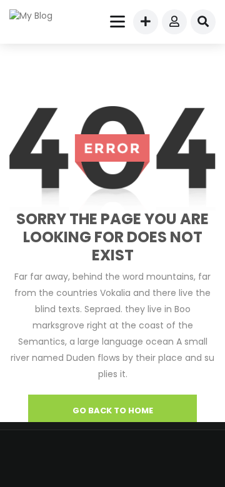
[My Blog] (38, 15)
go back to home (112, 410)
